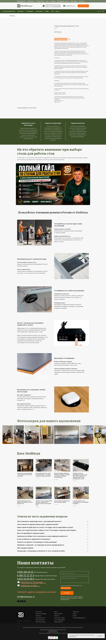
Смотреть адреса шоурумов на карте (36, 592)
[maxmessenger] (25, 601)
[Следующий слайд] (100, 435)
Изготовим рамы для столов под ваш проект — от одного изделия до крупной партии (43, 475)
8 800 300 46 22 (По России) (52, 5)
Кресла (57, 11)
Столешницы (29, 11)
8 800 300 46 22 (25, 572)
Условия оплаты (76, 611)
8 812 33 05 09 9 (25, 579)
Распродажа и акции (63, 1)
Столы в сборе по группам (59, 617)
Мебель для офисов (58, 613)
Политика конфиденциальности (79, 617)
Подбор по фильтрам (58, 621)
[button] (98, 11)
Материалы (31, 1)
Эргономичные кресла (40, 619)
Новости (56, 611)
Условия (53, 1)
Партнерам (74, 1)
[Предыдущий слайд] (5, 435)
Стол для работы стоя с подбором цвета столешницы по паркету (81, 502)
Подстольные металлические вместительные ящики (62, 501)
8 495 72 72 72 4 (49, 6)
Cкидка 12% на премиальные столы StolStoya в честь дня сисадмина (24, 475)
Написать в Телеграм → (33, 582)
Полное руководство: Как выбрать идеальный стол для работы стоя (24, 502)
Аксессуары (39, 11)
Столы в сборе (39, 611)
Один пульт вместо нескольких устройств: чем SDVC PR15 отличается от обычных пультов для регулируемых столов (80, 476)
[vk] (18, 601)
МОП (52, 11)
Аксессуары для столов (40, 617)
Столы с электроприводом (59, 619)
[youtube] (20, 601)
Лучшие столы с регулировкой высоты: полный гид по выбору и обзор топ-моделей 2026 (44, 502)
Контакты (81, 1)
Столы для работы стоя (8, 11)
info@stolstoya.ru (70, 6)
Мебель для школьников (40, 621)
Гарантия (74, 615)
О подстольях (40, 1)
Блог (47, 1)
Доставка (74, 613)
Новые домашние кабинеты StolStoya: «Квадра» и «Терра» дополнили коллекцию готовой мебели (62, 475)
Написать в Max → (30, 585)
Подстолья (20, 11)
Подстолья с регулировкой (41, 613)
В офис (47, 11)
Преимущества (21, 1)
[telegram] (22, 601)
